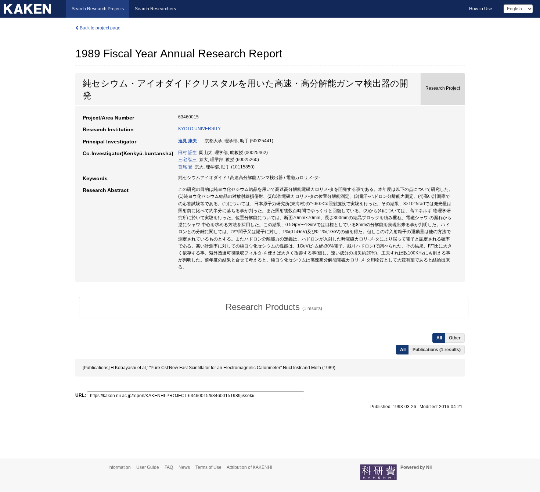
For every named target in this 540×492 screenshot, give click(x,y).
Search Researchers (155, 8)
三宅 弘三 (187, 159)
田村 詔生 (187, 152)
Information (119, 467)
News (184, 467)
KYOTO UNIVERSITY (199, 128)
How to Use (480, 8)
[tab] (273, 307)
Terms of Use (208, 467)
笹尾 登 (185, 167)
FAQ (169, 467)
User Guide (147, 467)
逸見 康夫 (187, 140)
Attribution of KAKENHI (249, 467)
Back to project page (99, 28)
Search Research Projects (98, 8)
